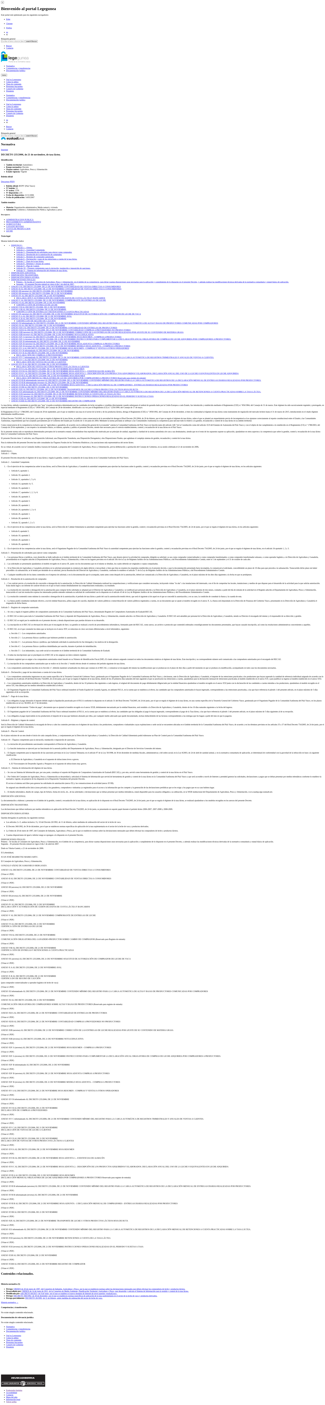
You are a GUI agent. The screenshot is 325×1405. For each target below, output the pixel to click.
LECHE (9, 231)
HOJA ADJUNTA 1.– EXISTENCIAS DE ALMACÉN (63, 371)
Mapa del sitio (11, 1397)
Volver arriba (11, 1402)
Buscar (9, 46)
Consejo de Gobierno (14, 89)
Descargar (8, 182)
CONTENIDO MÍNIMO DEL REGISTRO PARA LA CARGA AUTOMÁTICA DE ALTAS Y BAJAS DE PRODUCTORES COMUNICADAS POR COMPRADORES (114, 323)
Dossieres (10, 91)
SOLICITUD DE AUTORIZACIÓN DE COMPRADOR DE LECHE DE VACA (76, 314)
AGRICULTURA (13, 224)
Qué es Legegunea (13, 80)
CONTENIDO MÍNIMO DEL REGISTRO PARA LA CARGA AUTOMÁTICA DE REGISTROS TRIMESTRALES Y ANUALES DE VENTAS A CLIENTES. (112, 357)
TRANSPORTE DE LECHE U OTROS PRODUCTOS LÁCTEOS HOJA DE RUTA (74, 389)
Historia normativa (9, 1302)
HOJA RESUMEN (47, 369)
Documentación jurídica (15, 70)
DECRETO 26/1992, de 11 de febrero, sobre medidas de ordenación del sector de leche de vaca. (64, 1298)
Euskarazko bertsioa (14, 1390)
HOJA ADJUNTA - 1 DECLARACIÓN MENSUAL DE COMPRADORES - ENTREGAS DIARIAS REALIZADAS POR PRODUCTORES (99, 385)
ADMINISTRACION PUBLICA (20, 219)
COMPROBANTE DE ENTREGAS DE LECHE (58, 300)
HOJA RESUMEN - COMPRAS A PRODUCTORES (66, 337)
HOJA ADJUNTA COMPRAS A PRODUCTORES (65, 344)
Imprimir (4, 150)
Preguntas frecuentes (14, 86)
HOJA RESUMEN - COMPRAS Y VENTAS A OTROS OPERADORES (70, 348)
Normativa (10, 66)
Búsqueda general (8, 39)
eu (7, 32)
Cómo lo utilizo (12, 82)
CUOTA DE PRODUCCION (18, 229)
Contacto (9, 48)
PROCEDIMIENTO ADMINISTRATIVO (23, 222)
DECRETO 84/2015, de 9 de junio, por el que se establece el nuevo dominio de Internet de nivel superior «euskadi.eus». (69, 1293)
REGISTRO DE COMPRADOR (53, 401)
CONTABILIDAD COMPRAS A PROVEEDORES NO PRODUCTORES (71, 330)
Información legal (13, 1399)
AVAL (41, 316)
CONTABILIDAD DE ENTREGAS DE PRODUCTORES (64, 328)
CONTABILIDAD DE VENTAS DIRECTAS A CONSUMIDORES (66, 286)
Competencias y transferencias (18, 68)
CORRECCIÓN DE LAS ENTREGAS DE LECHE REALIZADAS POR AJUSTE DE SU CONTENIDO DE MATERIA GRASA (97, 332)
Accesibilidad (11, 1393)
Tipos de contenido (13, 84)
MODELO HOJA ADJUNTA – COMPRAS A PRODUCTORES (70, 346)
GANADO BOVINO (15, 226)
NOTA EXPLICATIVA (52, 334)
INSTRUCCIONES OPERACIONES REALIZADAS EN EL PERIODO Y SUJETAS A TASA (82, 396)
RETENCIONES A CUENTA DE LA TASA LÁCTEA (66, 394)
